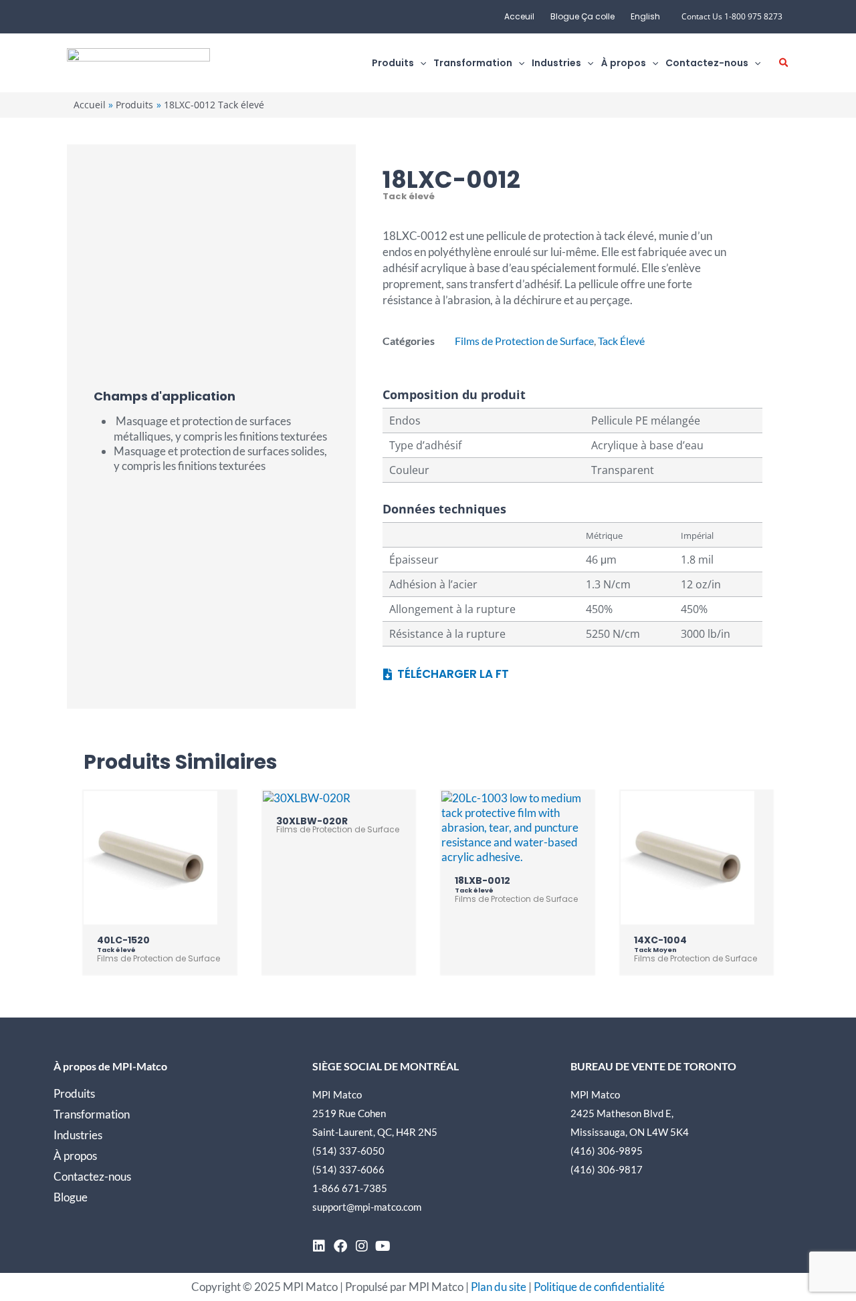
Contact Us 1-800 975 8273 (731, 16)
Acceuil (519, 16)
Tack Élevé (621, 340)
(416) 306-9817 (606, 1169)
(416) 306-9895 (606, 1151)
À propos (75, 1156)
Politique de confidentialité (599, 1287)
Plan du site (498, 1287)
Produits (74, 1093)
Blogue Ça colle (582, 16)
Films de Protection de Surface (524, 340)
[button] (420, 63)
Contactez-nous (92, 1176)
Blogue (71, 1197)
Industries (78, 1135)
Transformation (92, 1114)
